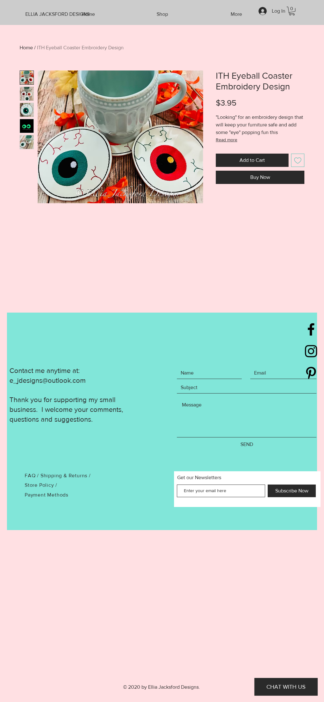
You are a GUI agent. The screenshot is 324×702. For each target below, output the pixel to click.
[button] (292, 11)
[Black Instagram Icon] (311, 351)
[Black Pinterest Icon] (311, 373)
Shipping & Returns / (65, 475)
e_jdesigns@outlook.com (47, 380)
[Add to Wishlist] (297, 160)
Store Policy (40, 485)
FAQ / (32, 475)
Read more (226, 139)
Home (26, 47)
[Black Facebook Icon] (311, 329)
